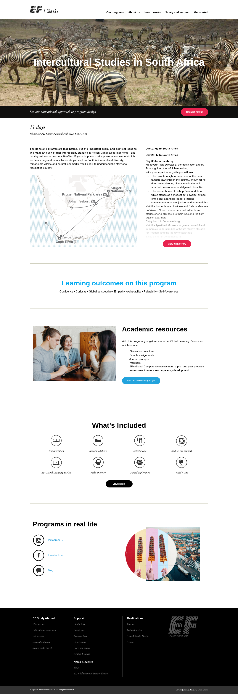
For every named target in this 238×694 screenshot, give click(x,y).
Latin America (134, 630)
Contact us (79, 624)
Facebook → (55, 555)
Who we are (39, 624)
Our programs (115, 12)
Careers (179, 689)
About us (134, 12)
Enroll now (79, 630)
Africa (130, 641)
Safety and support (177, 12)
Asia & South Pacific (138, 636)
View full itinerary (177, 244)
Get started (201, 12)
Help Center (80, 641)
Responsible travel (42, 647)
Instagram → (55, 540)
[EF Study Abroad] (48, 9)
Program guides (82, 647)
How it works (152, 12)
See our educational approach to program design (63, 111)
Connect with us (194, 112)
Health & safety (82, 653)
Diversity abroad (41, 641)
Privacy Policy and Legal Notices (195, 689)
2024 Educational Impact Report (91, 673)
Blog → (52, 570)
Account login (81, 636)
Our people (38, 636)
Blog (76, 667)
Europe (131, 624)
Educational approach (44, 630)
